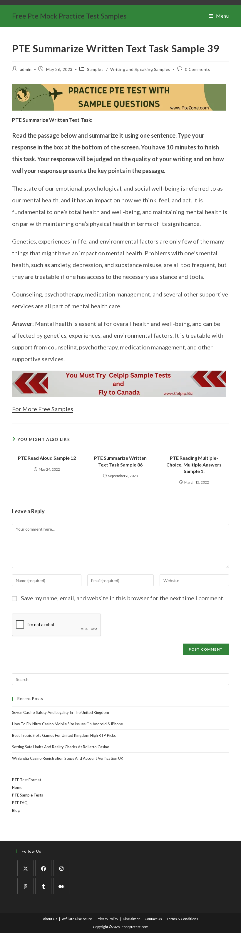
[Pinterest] (25, 886)
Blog (16, 810)
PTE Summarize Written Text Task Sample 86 (120, 461)
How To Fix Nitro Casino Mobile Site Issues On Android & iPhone (67, 724)
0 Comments (197, 69)
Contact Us (153, 919)
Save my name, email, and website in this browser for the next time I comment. (122, 598)
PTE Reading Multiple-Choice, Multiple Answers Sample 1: (194, 464)
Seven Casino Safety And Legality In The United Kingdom (60, 712)
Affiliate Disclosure (77, 919)
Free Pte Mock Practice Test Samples (69, 15)
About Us (50, 919)
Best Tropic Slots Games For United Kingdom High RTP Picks (64, 735)
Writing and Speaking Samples (140, 69)
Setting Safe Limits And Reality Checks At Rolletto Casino (60, 746)
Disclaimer (131, 919)
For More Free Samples (42, 408)
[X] (25, 868)
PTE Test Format (26, 779)
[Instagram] (61, 868)
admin (26, 69)
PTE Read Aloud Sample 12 (47, 458)
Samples (95, 69)
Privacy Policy (107, 919)
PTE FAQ (20, 802)
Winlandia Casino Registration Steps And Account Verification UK (67, 758)
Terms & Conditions (182, 919)
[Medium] (61, 886)
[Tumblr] (43, 886)
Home (17, 787)
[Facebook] (43, 868)
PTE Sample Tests (27, 795)
